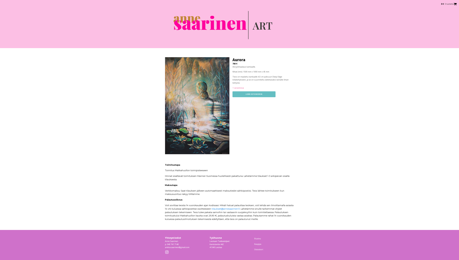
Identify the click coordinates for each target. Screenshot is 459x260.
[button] (225, 61)
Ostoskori (258, 249)
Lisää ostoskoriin (254, 94)
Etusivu (257, 238)
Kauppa (257, 244)
